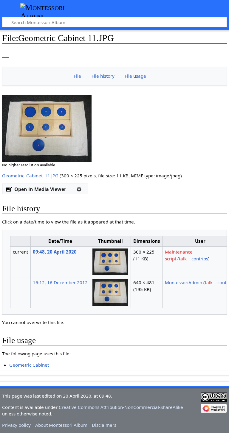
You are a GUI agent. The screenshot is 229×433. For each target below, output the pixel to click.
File (77, 76)
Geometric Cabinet (29, 365)
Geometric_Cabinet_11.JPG (30, 176)
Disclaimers (104, 425)
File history (103, 76)
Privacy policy (16, 425)
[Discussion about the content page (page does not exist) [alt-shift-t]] (19, 53)
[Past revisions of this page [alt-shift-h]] (208, 53)
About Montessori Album (61, 425)
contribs (199, 259)
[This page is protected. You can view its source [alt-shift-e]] (197, 53)
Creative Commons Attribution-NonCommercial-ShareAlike (121, 407)
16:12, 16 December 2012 (60, 282)
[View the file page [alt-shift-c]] (5, 53)
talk (183, 259)
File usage (135, 76)
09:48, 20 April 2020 (55, 252)
